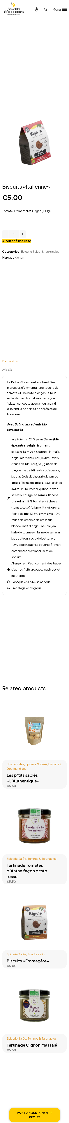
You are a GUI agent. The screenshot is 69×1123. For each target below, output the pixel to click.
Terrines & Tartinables (41, 859)
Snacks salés (50, 251)
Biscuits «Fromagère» (28, 960)
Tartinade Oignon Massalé (32, 1045)
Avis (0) (7, 369)
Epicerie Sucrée (36, 764)
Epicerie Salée (30, 251)
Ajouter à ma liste (16, 241)
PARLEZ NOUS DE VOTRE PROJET (34, 1115)
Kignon (19, 257)
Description (10, 361)
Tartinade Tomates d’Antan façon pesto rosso (27, 871)
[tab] (34, 361)
